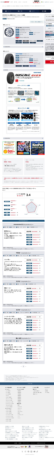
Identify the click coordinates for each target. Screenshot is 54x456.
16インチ (20, 34)
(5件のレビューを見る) (37, 63)
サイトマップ (33, 443)
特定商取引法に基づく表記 (41, 443)
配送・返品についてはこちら (10, 165)
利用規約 (20, 443)
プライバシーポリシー (26, 443)
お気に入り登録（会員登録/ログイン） (38, 21)
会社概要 (15, 443)
